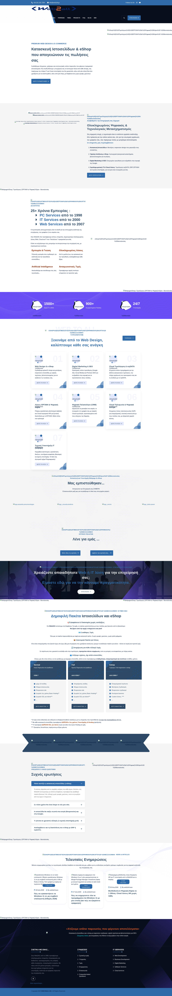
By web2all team (53, 890)
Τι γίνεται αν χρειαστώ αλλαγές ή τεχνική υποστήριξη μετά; (56, 821)
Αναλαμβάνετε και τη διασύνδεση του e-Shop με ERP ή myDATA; (55, 829)
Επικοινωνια (85, 591)
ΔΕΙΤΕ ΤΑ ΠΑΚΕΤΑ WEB (40, 81)
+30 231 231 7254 (39, 2)
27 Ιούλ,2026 (77, 892)
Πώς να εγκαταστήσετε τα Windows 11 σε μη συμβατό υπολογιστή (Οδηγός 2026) (46, 896)
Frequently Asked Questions (84, 975)
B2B (95, 18)
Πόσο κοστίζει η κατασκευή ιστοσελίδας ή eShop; (53, 783)
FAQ (84, 18)
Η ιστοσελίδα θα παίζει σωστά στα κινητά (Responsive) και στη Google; (56, 813)
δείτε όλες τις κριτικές (69, 553)
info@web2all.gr (54, 2)
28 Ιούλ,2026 (40, 890)
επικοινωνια (133, 18)
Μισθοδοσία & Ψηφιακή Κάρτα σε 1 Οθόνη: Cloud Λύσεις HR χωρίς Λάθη (122, 893)
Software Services (120, 967)
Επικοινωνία (83, 970)
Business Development (122, 959)
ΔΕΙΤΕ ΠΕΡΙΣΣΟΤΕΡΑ (95, 175)
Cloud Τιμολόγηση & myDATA (122, 366)
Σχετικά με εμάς (84, 955)
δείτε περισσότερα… (36, 983)
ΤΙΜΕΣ (69, 18)
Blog (89, 18)
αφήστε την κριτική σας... (100, 553)
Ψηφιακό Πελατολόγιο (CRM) (84, 405)
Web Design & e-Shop (44, 366)
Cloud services (119, 970)
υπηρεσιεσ (128, 338)
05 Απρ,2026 (114, 887)
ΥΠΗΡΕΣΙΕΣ (61, 18)
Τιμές (81, 963)
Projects (76, 18)
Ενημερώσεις (83, 967)
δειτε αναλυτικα (41, 706)
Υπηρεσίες (82, 959)
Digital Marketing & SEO (82, 366)
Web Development (120, 955)
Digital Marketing (120, 963)
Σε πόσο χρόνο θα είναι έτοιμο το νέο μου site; (52, 805)
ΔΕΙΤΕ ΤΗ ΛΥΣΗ (41, 382)
